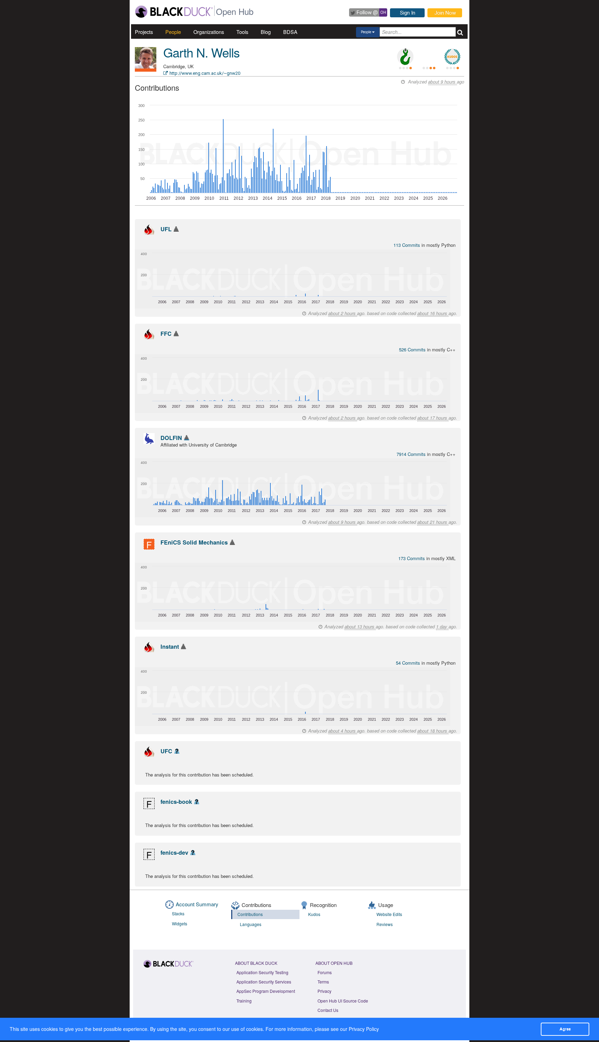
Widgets (179, 923)
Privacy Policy (364, 1028)
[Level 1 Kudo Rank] (452, 56)
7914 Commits (412, 454)
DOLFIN (171, 438)
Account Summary (197, 904)
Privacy (324, 991)
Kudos (314, 914)
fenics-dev (174, 852)
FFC (166, 334)
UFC (166, 751)
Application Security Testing (262, 972)
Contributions (250, 914)
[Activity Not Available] (177, 751)
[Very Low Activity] (186, 437)
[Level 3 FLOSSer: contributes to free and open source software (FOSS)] (428, 56)
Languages (250, 924)
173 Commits (412, 558)
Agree (565, 1028)
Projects (144, 31)
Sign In (407, 13)
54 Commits (409, 662)
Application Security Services (263, 982)
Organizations (208, 31)
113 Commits (407, 245)
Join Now (445, 13)
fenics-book (176, 802)
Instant (169, 646)
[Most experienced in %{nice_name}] (145, 70)
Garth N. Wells (201, 52)
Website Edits (389, 914)
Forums (325, 972)
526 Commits (413, 349)
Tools (242, 31)
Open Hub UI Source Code (343, 1001)
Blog (266, 31)
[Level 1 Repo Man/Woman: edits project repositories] (405, 56)
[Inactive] (176, 229)
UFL (166, 229)
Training (244, 1001)
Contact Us (328, 1010)
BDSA (290, 31)
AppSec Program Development (265, 991)
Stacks (178, 913)
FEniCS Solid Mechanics (194, 542)
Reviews (384, 924)
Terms (323, 982)
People (173, 31)
